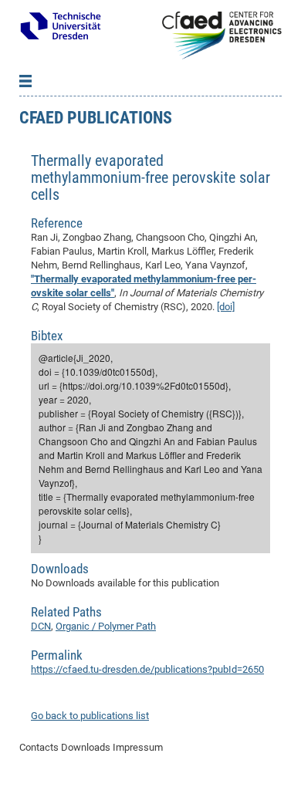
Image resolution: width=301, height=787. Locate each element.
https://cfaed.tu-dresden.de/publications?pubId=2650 (147, 669)
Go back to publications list (90, 715)
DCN (41, 626)
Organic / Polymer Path (106, 626)
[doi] (226, 306)
